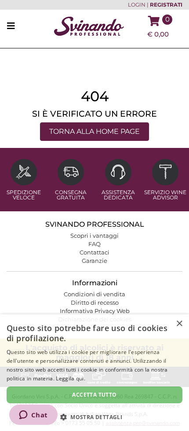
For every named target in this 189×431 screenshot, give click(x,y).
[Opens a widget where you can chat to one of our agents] (33, 416)
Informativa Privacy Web (95, 310)
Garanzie (94, 260)
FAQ (94, 243)
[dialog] (94, 372)
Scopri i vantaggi (94, 235)
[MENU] (14, 26)
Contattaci (94, 252)
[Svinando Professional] (89, 26)
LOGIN (136, 4)
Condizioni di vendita (94, 294)
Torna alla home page (94, 131)
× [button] (179, 323)
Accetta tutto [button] (94, 394)
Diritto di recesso (95, 302)
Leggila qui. (70, 378)
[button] (94, 417)
